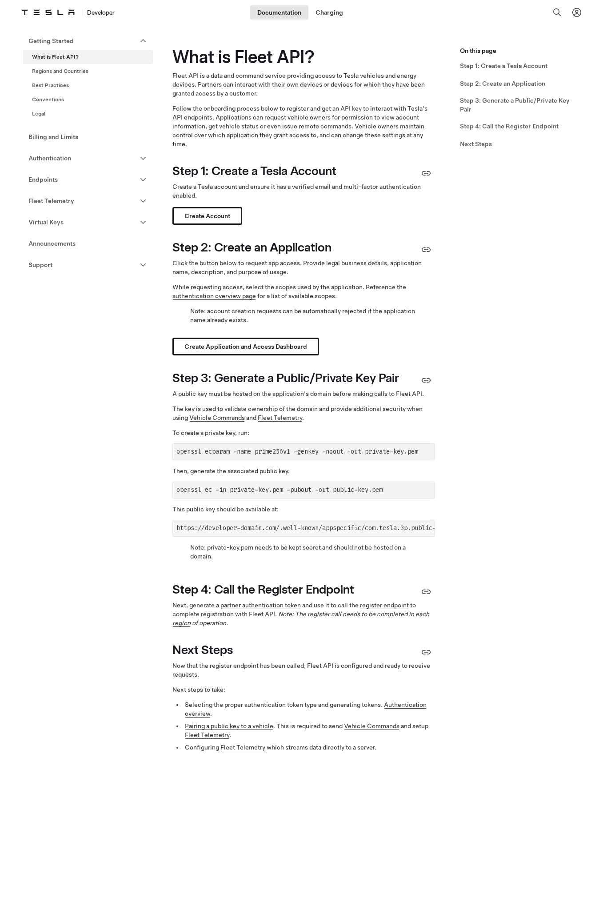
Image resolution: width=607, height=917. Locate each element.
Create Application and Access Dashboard (245, 346)
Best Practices (50, 85)
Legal (38, 114)
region (181, 622)
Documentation (279, 12)
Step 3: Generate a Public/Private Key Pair (515, 105)
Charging (329, 12)
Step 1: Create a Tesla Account (503, 65)
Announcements (52, 243)
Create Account (207, 215)
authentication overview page (214, 295)
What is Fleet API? (55, 57)
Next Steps (476, 144)
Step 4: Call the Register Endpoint (509, 126)
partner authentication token (260, 605)
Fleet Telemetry (280, 417)
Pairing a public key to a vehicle (229, 726)
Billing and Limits (53, 136)
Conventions (48, 99)
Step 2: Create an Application (502, 83)
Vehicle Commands (217, 417)
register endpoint (384, 605)
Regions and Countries (60, 71)
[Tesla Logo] (48, 12)
